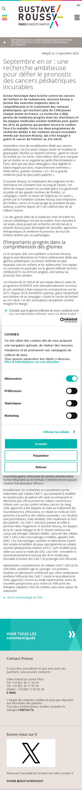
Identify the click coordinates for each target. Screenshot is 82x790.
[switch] (71, 391)
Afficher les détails (56, 431)
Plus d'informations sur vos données (32, 362)
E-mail (11, 692)
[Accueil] (41, 16)
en (78, 5)
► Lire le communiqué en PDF (23, 597)
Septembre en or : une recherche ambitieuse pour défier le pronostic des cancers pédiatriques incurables (41, 42)
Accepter (41, 444)
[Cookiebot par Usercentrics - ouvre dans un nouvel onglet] (60, 320)
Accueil (4, 42)
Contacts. (26, 710)
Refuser (41, 467)
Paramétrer (41, 455)
